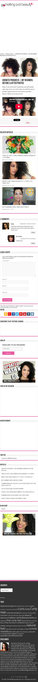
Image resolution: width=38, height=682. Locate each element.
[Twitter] (17, 314)
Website (4, 292)
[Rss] (5, 314)
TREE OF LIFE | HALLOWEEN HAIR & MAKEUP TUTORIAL (17, 474)
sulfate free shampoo (22, 632)
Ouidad (26, 629)
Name (4, 279)
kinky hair (8, 623)
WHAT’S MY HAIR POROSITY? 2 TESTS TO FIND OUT (17, 477)
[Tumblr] (28, 314)
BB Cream (17, 606)
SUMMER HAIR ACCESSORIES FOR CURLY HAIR (15, 495)
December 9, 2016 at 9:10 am (28, 224)
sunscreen (32, 632)
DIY (35, 618)
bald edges (10, 606)
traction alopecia (11, 633)
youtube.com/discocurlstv (11, 635)
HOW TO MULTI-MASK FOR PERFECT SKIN (13, 498)
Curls (21, 608)
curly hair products (13, 613)
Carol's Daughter (29, 606)
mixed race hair (21, 626)
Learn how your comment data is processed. (16, 306)
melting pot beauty (11, 626)
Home (2, 54)
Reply (33, 232)
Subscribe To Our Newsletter (13, 345)
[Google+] (9, 314)
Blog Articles (9, 54)
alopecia (3, 606)
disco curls (15, 617)
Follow (3, 509)
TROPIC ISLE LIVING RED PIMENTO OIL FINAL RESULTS (17, 492)
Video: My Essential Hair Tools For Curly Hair (18, 534)
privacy (2, 597)
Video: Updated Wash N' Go (12, 381)
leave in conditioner (18, 623)
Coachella (7, 609)
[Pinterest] (21, 314)
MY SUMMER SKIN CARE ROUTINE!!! (15, 207)
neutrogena (20, 629)
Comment (5, 261)
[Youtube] (24, 314)
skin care (12, 632)
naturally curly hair (11, 629)
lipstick (32, 623)
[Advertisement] (19, 29)
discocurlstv (27, 617)
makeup (2, 626)
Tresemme (20, 633)
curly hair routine (27, 613)
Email (4, 286)
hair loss (31, 621)
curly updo (21, 615)
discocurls (5, 618)
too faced (3, 633)
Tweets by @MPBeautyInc (9, 458)
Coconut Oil (14, 609)
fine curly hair (14, 620)
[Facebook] (13, 314)
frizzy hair (25, 621)
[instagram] (32, 314)
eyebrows (3, 621)
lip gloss (27, 623)
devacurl (28, 615)
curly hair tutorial (13, 615)
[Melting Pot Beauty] (19, 5)
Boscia (22, 606)
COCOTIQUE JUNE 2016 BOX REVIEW (12, 488)
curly (27, 609)
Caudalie (2, 609)
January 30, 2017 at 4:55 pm (28, 238)
